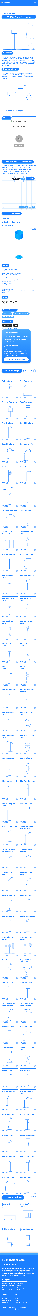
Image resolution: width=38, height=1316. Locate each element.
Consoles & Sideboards (6, 1205)
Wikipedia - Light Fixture (9, 303)
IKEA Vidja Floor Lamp (28, 781)
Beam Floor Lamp (8, 444)
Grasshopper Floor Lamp (26, 532)
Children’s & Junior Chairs (8, 1230)
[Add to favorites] (31, 229)
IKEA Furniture (8, 317)
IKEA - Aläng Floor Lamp (9, 301)
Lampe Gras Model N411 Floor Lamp (8, 850)
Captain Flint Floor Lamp (8, 489)
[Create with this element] (35, 229)
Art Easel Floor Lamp (9, 402)
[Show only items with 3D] (34, 370)
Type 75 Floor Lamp (9, 1156)
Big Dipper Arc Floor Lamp (27, 445)
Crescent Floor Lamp (9, 511)
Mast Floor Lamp (26, 895)
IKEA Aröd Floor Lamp (27, 575)
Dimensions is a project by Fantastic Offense (14, 1307)
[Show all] (26, 207)
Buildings (12, 1290)
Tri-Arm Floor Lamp (27, 1114)
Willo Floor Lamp (8, 1177)
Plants (4, 1288)
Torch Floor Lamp (8, 1114)
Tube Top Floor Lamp (27, 1135)
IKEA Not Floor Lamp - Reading (28, 690)
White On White (25, 1204)
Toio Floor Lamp (25, 1070)
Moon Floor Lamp (8, 916)
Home (15, 325)
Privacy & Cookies (21, 1302)
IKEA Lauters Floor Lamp (26, 645)
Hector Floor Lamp (8, 554)
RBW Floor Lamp (8, 983)
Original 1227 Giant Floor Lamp (26, 961)
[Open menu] (35, 3)
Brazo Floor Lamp (26, 467)
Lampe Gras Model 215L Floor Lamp (26, 827)
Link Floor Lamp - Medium (26, 850)
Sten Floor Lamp (26, 1026)
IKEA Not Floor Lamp (9, 690)
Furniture (4, 13)
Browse (4, 1298)
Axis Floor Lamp (7, 423)
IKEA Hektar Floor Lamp (26, 599)
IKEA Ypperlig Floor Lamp (9, 805)
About (17, 1298)
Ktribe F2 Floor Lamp (9, 827)
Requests (5, 1302)
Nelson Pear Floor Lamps (26, 938)
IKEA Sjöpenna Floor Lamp (27, 736)
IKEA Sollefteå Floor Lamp (27, 759)
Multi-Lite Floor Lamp (27, 916)
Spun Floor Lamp (8, 1026)
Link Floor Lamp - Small (8, 873)
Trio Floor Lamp (7, 1135)
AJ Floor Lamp (7, 381)
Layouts (11, 1288)
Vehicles (20, 1283)
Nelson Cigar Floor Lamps (8, 938)
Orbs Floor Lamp (8, 960)
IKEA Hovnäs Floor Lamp (26, 622)
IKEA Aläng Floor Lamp (8, 576)
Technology (21, 1288)
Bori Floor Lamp (7, 467)
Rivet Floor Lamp (26, 983)
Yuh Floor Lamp (25, 1177)
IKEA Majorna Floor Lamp (27, 668)
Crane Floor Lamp (26, 488)
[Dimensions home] (5, 3)
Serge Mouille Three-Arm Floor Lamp (27, 1005)
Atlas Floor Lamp (26, 402)
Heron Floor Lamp (26, 554)
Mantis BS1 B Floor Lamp (26, 873)
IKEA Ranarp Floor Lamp (8, 736)
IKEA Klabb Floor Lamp (8, 645)
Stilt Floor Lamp (7, 1048)
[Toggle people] (30, 207)
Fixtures (11, 1285)
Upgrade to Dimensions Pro (16, 359)
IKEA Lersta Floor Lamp (8, 668)
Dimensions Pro (7, 1300)
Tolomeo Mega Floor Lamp (27, 1092)
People (4, 1283)
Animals (4, 1285)
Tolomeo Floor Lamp (9, 1091)
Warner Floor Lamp (27, 1156)
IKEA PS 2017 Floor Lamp (26, 713)
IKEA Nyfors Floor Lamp (8, 713)
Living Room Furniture (21, 314)
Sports (19, 1285)
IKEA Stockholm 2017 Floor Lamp (9, 782)
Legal (17, 1300)
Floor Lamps (11, 13)
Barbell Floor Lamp (26, 423)
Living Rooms (7, 325)
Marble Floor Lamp (8, 895)
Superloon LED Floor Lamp (27, 1048)
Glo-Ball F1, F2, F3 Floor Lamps (8, 532)
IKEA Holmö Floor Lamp (8, 622)
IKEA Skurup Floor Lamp (8, 759)
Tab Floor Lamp (7, 1070)
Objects (4, 1290)
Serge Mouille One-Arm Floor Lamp (9, 1005)
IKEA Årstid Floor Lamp (8, 599)
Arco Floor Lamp (26, 381)
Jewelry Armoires (26, 1229)
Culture (19, 1290)
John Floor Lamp (26, 804)
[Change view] (33, 207)
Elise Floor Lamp (25, 511)
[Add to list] (33, 229)
